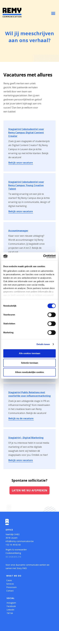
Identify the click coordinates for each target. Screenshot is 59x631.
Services (10, 583)
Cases (9, 580)
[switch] (52, 314)
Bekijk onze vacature (20, 162)
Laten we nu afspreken (29, 490)
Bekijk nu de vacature (21, 418)
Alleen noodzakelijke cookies (29, 372)
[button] (53, 13)
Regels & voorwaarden (16, 549)
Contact (10, 590)
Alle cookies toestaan (29, 353)
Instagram (11, 602)
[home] (12, 12)
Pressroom (11, 587)
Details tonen (43, 344)
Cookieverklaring (13, 553)
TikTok (10, 613)
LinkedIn (10, 609)
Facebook (11, 606)
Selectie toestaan (29, 363)
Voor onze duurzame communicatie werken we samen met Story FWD (27, 566)
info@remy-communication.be (20, 541)
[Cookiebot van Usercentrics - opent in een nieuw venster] (43, 256)
